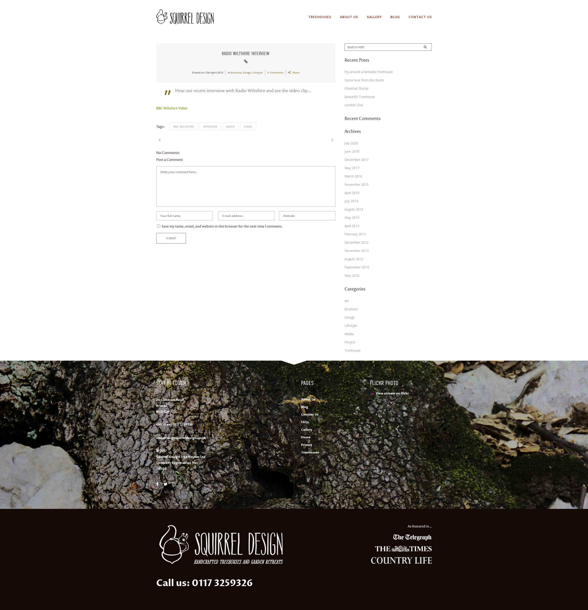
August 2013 (354, 209)
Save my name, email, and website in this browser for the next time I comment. (222, 226)
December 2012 (356, 242)
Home (306, 437)
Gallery (306, 430)
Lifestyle (257, 72)
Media (349, 334)
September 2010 (357, 267)
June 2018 (352, 151)
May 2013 (352, 217)
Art (347, 301)
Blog (304, 407)
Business (236, 72)
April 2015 (352, 193)
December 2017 (356, 159)
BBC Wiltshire (183, 126)
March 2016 (353, 176)
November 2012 (357, 250)
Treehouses (310, 452)
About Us (308, 399)
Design (247, 72)
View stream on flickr (392, 393)
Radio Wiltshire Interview (245, 53)
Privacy (306, 445)
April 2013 (352, 226)
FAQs (305, 422)
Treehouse (353, 350)
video (248, 126)
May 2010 (352, 275)
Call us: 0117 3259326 (204, 583)
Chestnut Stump (356, 88)
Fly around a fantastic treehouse (369, 72)
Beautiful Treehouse (360, 96)
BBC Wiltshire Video (171, 108)
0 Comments (275, 72)
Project (350, 342)
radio (230, 126)
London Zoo (354, 105)
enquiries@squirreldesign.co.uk (181, 438)
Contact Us (310, 415)
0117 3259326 (183, 424)
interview (210, 126)
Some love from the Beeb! (364, 80)
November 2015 (357, 184)
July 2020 (351, 143)
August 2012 (354, 259)
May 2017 (352, 168)
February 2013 (355, 234)
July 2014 (351, 201)
